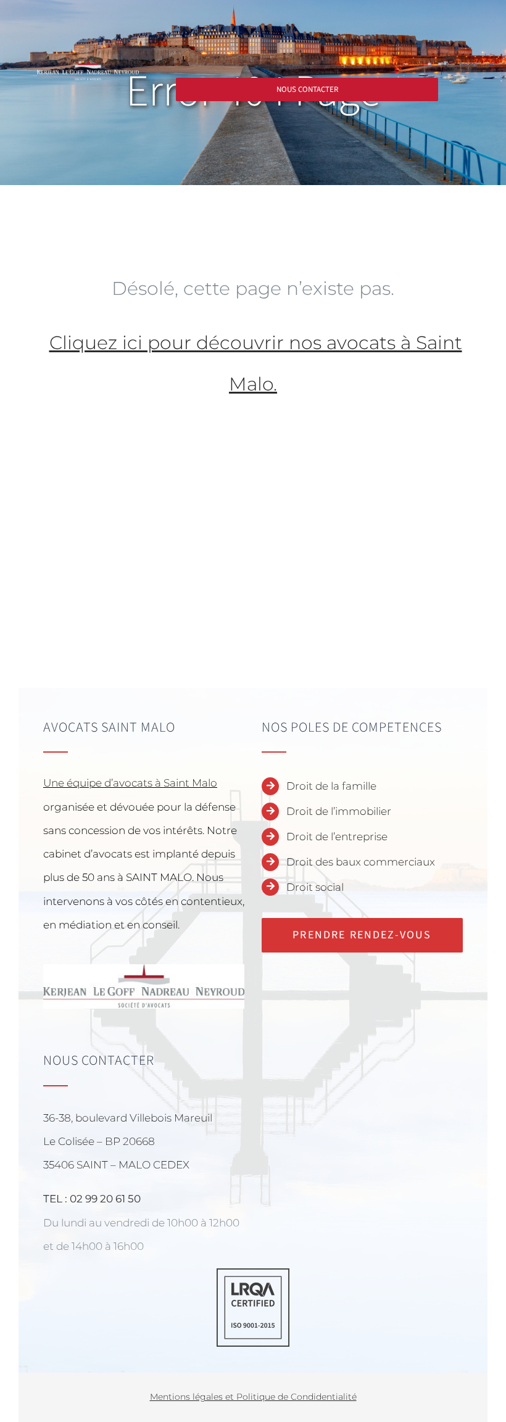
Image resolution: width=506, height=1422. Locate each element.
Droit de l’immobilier (338, 811)
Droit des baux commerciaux (360, 862)
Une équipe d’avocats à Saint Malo (130, 783)
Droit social (315, 887)
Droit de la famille (331, 786)
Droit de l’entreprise (337, 836)
